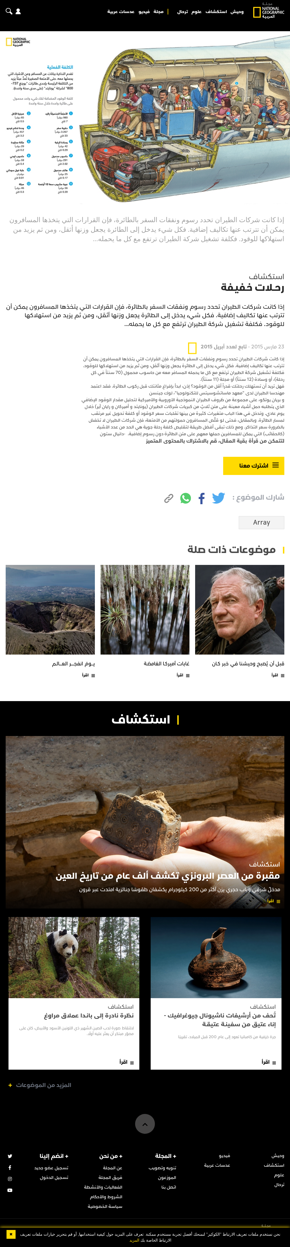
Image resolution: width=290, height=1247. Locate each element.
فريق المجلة (110, 1177)
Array (261, 523)
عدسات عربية (121, 11)
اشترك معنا (253, 466)
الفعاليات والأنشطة (103, 1187)
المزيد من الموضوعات (43, 1085)
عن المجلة (112, 1167)
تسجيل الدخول (54, 1177)
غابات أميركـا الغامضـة (167, 664)
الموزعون (167, 1177)
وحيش (237, 11)
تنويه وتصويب (162, 1167)
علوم (196, 11)
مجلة (158, 11)
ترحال (182, 11)
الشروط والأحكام (106, 1196)
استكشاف (216, 11)
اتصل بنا (168, 1187)
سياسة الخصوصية (105, 1206)
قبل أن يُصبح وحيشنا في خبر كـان (248, 664)
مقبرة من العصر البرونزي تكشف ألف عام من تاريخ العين (168, 876)
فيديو (144, 11)
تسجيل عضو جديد (51, 1167)
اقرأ (275, 675)
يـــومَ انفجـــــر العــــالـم (73, 664)
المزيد (134, 1240)
